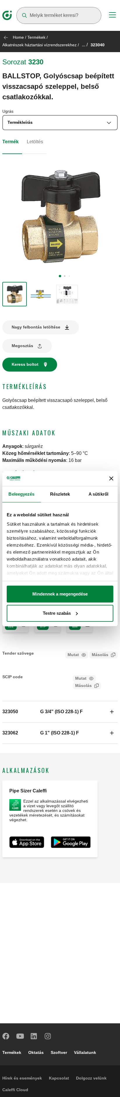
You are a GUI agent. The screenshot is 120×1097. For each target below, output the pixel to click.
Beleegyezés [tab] (21, 494)
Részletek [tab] (60, 494)
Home (18, 37)
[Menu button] (112, 16)
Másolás (100, 654)
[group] (14, 294)
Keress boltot (25, 364)
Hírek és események (22, 1078)
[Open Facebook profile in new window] (6, 1036)
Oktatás (36, 1052)
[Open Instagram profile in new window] (48, 1036)
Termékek (36, 37)
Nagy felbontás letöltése (36, 327)
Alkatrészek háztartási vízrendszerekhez (39, 45)
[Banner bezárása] (111, 478)
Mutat (73, 654)
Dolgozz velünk (91, 1078)
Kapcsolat (59, 1078)
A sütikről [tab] (98, 494)
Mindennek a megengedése (60, 593)
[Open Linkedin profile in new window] (34, 1036)
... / (85, 44)
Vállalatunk (85, 1052)
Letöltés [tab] (35, 141)
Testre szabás (57, 613)
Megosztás (22, 345)
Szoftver (59, 1052)
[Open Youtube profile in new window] (20, 1036)
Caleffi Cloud (15, 1089)
